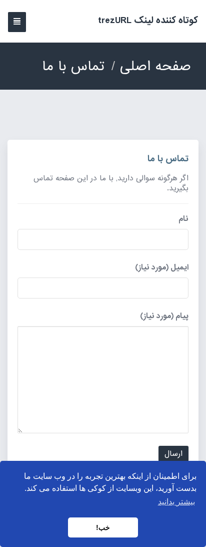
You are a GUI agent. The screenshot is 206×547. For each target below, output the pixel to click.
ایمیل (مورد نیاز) (161, 267)
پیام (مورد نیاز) (164, 316)
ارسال (173, 454)
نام (183, 219)
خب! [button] (103, 527)
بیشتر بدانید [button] (176, 501)
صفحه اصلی (155, 66)
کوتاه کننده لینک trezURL (148, 21)
